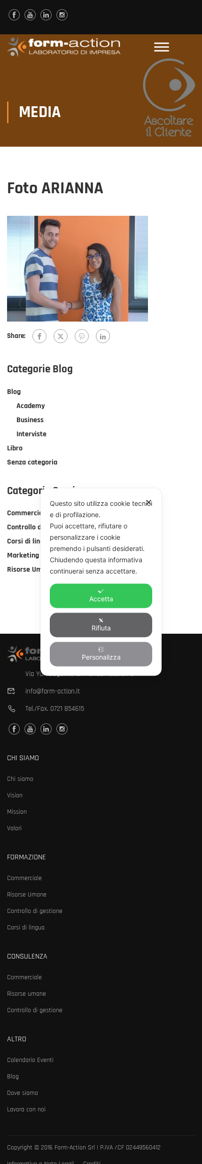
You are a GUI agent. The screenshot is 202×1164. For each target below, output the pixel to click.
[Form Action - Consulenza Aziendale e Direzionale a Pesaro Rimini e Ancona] (63, 47)
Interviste (31, 434)
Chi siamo (20, 779)
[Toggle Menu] (161, 46)
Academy (30, 406)
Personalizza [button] (101, 657)
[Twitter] (61, 336)
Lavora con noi (26, 1109)
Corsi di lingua (29, 541)
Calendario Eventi (30, 1060)
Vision (15, 795)
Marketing (23, 555)
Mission (17, 812)
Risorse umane (26, 994)
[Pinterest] (82, 336)
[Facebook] (39, 336)
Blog (14, 392)
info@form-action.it (52, 691)
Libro (15, 448)
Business (30, 420)
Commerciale (27, 513)
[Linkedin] (46, 15)
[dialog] (101, 582)
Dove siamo (22, 1093)
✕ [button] (148, 502)
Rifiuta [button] (101, 628)
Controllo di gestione (39, 527)
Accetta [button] (101, 599)
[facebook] (14, 15)
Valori (14, 828)
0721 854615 (67, 708)
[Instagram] (62, 15)
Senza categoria (32, 462)
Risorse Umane (30, 569)
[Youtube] (30, 15)
